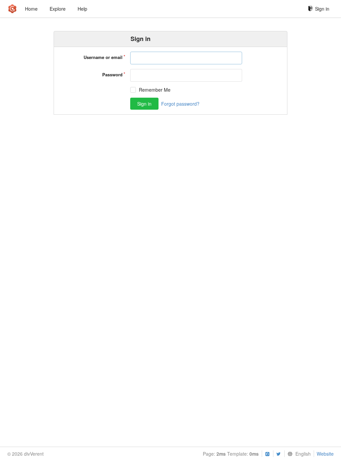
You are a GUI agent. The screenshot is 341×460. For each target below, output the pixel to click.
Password (112, 74)
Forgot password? (180, 103)
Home (31, 8)
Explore (58, 8)
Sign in (322, 8)
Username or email (103, 57)
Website (325, 453)
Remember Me (154, 90)
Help (82, 8)
